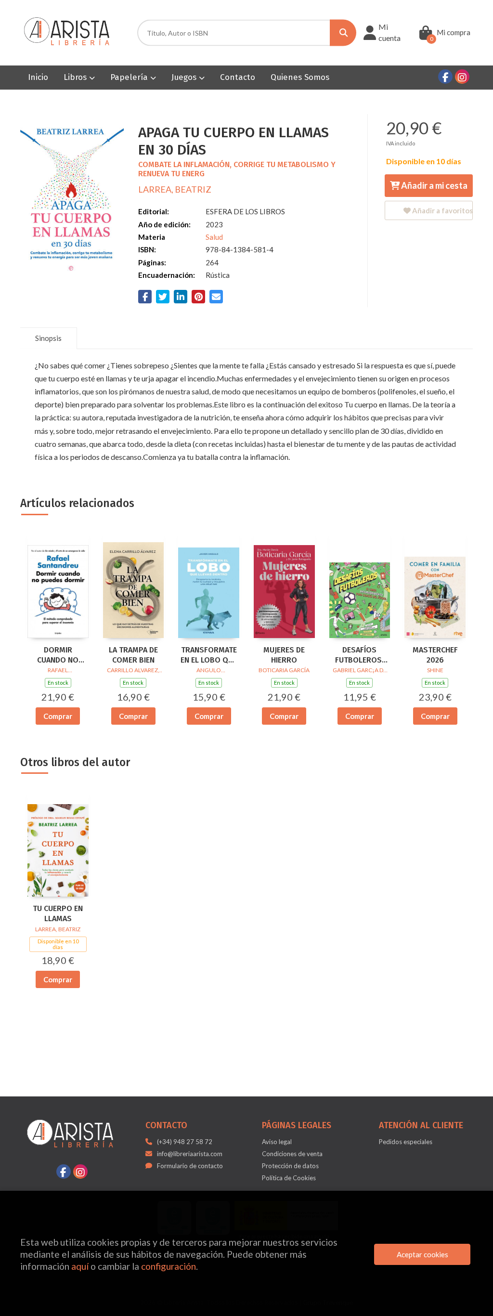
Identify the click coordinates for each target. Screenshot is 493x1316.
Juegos (185, 77)
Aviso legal (277, 1142)
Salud (214, 237)
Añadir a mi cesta (433, 185)
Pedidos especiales (405, 1142)
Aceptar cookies (422, 1254)
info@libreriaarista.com (189, 1154)
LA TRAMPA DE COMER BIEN (133, 655)
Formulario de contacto (190, 1166)
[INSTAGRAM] (462, 76)
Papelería (130, 77)
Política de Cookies (289, 1178)
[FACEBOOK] (445, 76)
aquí (80, 1266)
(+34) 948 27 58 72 (184, 1142)
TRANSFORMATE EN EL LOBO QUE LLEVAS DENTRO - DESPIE (209, 655)
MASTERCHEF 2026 (435, 655)
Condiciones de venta (292, 1154)
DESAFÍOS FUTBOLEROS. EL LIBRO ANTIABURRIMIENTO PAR (360, 655)
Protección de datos (290, 1166)
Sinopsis (48, 338)
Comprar (57, 716)
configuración (168, 1266)
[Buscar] (343, 33)
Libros (76, 77)
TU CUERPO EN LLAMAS (58, 913)
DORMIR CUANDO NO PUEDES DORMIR (57, 655)
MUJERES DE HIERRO (284, 655)
